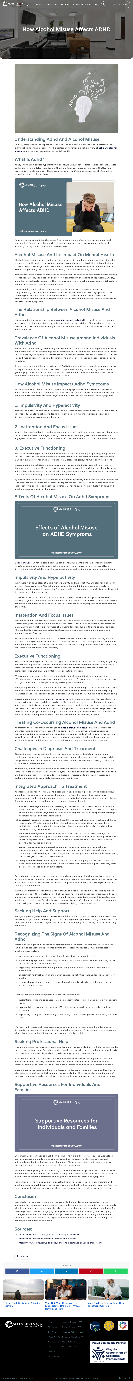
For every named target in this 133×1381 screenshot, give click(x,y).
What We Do (53, 4)
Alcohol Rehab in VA (72, 1322)
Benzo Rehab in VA (71, 1327)
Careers (89, 4)
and (70, 320)
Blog (97, 4)
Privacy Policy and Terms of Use (18, 1378)
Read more (23, 1256)
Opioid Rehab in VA (72, 1342)
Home (51, 1322)
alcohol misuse (22, 562)
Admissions (77, 4)
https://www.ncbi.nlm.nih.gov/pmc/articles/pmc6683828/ (49, 1234)
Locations (66, 4)
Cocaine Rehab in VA (72, 1332)
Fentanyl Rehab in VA (72, 1337)
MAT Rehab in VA (71, 1347)
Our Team (53, 1332)
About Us (40, 4)
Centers (51, 1347)
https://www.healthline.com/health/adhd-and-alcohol (47, 1238)
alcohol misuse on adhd (58, 699)
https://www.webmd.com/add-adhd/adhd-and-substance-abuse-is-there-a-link (60, 1242)
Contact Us (53, 1356)
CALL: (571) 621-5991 (117, 4)
